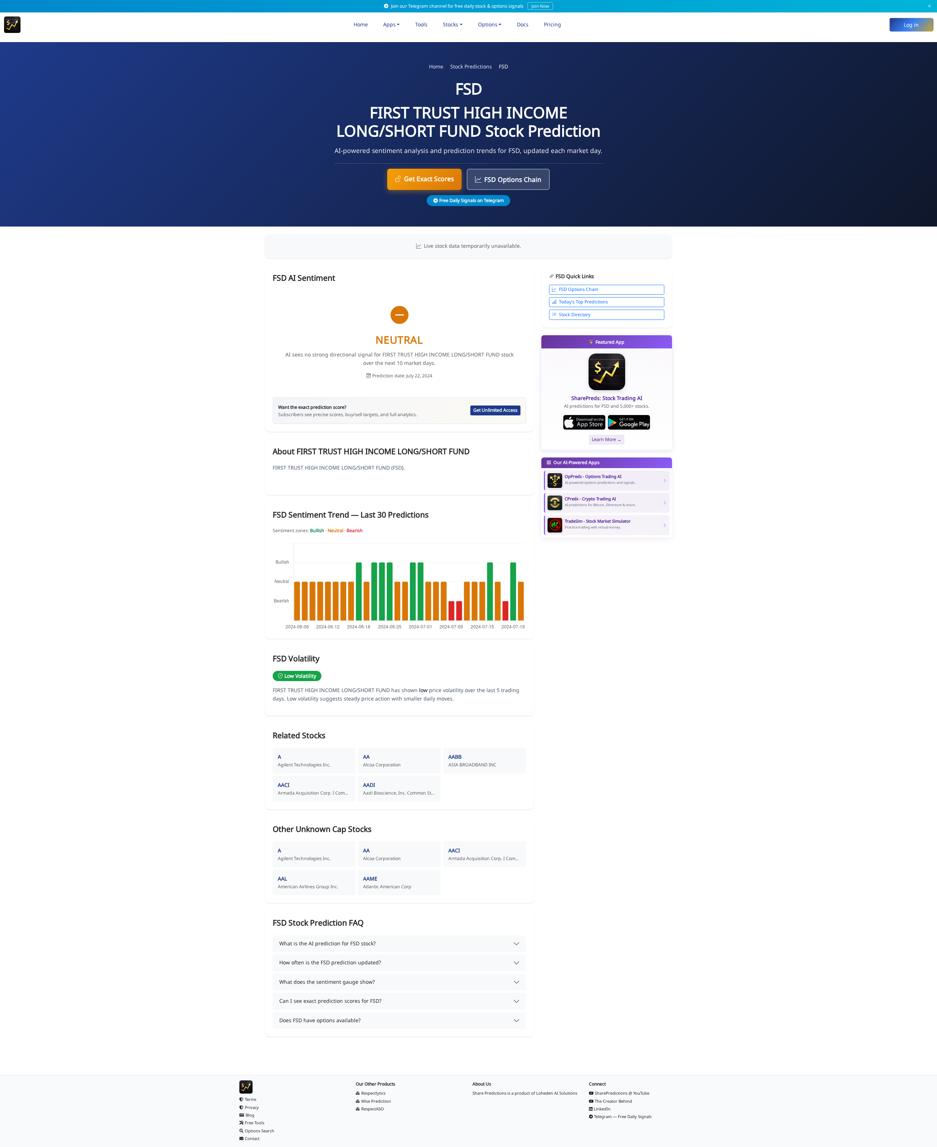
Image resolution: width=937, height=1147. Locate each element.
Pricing (552, 24)
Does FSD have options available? (320, 1020)
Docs (523, 24)
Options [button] (487, 24)
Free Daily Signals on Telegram (471, 200)
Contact (252, 1138)
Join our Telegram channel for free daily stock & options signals (469, 6)
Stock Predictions (471, 66)
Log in (911, 24)
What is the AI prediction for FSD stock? (327, 943)
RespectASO (372, 1108)
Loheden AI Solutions (556, 1093)
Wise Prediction (376, 1101)
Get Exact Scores (429, 178)
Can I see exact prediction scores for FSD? (330, 1000)
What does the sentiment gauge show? (327, 981)
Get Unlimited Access (495, 410)
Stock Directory (574, 314)
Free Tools (254, 1122)
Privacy (252, 1107)
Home (361, 24)
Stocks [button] (450, 24)
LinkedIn (602, 1108)
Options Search (259, 1130)
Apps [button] (389, 24)
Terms (250, 1099)
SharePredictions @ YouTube (622, 1093)
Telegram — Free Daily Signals (623, 1116)
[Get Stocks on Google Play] (629, 422)
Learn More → (606, 439)
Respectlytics (373, 1093)
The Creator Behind (613, 1101)
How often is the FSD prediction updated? (330, 962)
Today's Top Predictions (583, 302)
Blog (250, 1115)
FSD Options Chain (512, 179)
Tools (421, 24)
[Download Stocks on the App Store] (584, 422)
